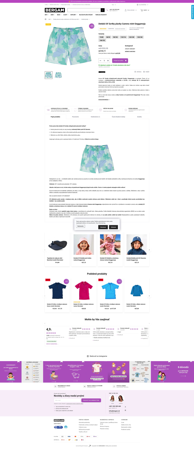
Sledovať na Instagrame (98, 356)
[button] (149, 250)
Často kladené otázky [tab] (118, 117)
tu (104, 223)
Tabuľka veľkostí (83, 432)
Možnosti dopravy (104, 426)
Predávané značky (125, 429)
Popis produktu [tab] (55, 117)
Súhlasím (113, 227)
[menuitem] (47, 15)
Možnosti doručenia (130, 51)
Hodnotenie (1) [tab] (95, 117)
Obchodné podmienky (84, 422)
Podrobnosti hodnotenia (120, 28)
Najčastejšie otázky (65, 4)
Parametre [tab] (75, 117)
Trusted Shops (145, 338)
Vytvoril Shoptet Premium (82, 445)
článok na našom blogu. (92, 139)
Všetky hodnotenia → (52, 343)
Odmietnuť (103, 227)
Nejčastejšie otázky (126, 427)
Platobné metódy (104, 428)
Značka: (134, 29)
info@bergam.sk (114, 411)
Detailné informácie (103, 99)
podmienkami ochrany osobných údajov (74, 403)
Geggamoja (131, 78)
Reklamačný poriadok (84, 429)
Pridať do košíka (118, 60)
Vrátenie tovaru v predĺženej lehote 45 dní (109, 423)
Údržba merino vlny (54, 4)
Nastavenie (80, 226)
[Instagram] (125, 410)
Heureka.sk (72, 338)
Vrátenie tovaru (83, 427)
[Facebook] (125, 406)
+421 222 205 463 (115, 406)
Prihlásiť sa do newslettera (91, 400)
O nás (46, 4)
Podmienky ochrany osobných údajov (88, 424)
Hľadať (103, 10)
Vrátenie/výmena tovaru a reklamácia (81, 4)
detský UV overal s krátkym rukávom (77, 206)
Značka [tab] (139, 117)
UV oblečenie (53, 199)
